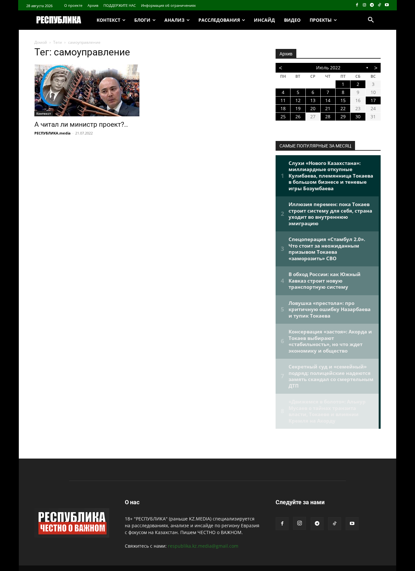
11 (283, 100)
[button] (371, 20)
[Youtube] (386, 5)
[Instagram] (364, 5)
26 (298, 116)
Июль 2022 (328, 67)
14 (327, 100)
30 (358, 116)
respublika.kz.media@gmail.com (203, 546)
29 (343, 116)
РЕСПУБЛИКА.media (52, 133)
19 (298, 108)
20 (312, 108)
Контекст (43, 113)
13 (312, 100)
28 (327, 116)
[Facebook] (357, 5)
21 (327, 108)
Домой (40, 42)
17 (373, 100)
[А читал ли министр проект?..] (86, 90)
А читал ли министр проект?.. (81, 124)
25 (283, 116)
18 (283, 108)
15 (343, 100)
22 (343, 108)
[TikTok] (379, 5)
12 (298, 100)
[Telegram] (372, 5)
